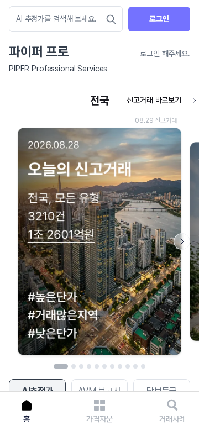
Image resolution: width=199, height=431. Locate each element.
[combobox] (60, 19)
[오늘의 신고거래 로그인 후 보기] (99, 225)
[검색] (111, 19)
